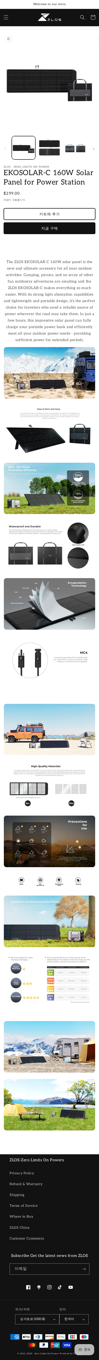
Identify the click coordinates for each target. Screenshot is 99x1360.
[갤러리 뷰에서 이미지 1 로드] (23, 148)
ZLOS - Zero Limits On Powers (43, 1353)
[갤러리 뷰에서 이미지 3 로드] (75, 148)
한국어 (69, 1319)
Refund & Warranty (26, 1184)
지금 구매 (49, 228)
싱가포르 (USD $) (32, 1319)
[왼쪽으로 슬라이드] (5, 149)
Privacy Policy (22, 1173)
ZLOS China (20, 1228)
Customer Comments (27, 1238)
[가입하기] (84, 1269)
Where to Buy (21, 1217)
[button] (6, 17)
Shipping (17, 1195)
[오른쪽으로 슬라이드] (93, 149)
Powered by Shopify (71, 1353)
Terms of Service (24, 1206)
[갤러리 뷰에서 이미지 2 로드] (49, 148)
